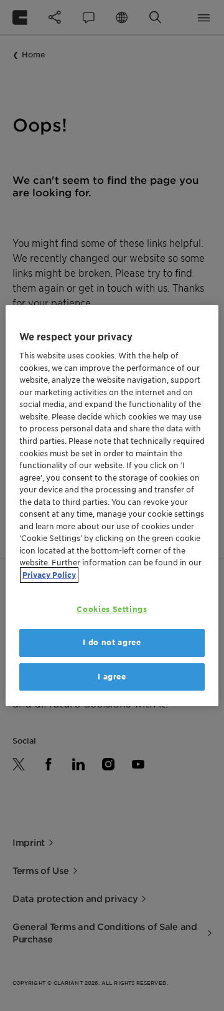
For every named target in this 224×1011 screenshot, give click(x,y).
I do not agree (112, 642)
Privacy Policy (49, 575)
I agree (112, 676)
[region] (112, 505)
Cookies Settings (112, 609)
